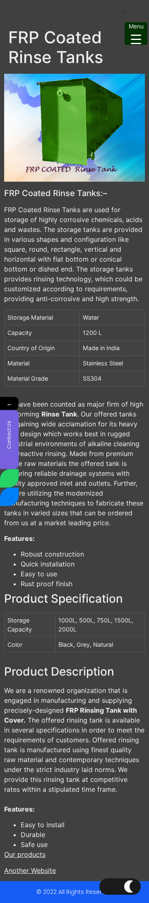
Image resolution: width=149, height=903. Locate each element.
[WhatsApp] (9, 478)
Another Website (30, 870)
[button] (124, 12)
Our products (25, 854)
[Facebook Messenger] (9, 497)
